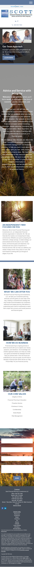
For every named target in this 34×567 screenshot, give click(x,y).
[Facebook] (17, 21)
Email (3, 446)
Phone (3, 455)
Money (17, 522)
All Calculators (17, 528)
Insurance (17, 519)
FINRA (24, 558)
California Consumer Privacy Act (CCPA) (13, 548)
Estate (17, 517)
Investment (17, 515)
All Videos (17, 527)
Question (4, 463)
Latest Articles (17, 525)
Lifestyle (17, 523)
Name (3, 437)
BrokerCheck (4, 531)
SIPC (27, 558)
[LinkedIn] (15, 21)
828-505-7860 (18, 25)
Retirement (17, 514)
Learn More (8, 58)
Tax (17, 520)
